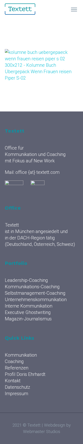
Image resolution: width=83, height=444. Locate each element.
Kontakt (13, 380)
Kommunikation (21, 355)
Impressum (16, 393)
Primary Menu (74, 9)
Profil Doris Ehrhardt (25, 374)
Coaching (14, 361)
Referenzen (16, 368)
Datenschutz (17, 387)
